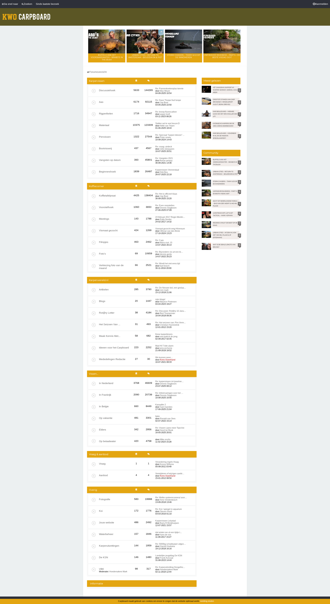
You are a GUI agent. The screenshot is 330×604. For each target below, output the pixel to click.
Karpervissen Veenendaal (167, 170)
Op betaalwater (107, 441)
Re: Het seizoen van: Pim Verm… (170, 322)
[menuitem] (320, 4)
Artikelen (104, 289)
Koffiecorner (96, 186)
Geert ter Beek (166, 430)
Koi (101, 511)
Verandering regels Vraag (167, 462)
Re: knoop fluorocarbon (166, 112)
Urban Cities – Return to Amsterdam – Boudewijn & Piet (145, 56)
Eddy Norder (166, 219)
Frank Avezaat (166, 558)
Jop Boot (164, 102)
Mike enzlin (165, 439)
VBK (101, 569)
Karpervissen (97, 80)
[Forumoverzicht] (26, 15)
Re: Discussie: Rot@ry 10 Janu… (170, 311)
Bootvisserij (105, 148)
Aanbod (103, 475)
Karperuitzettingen (109, 545)
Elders (102, 429)
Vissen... (93, 373)
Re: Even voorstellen (164, 205)
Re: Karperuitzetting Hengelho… (170, 567)
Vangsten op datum (110, 160)
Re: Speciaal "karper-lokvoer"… (169, 135)
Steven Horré (166, 511)
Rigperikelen (106, 113)
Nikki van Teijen (167, 126)
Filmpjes (103, 242)
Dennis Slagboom (168, 208)
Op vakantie (105, 418)
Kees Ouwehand (167, 360)
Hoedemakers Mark (118, 571)
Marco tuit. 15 (166, 242)
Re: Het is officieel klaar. (166, 194)
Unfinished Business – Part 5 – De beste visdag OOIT (222, 56)
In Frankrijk (105, 394)
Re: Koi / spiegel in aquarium (168, 509)
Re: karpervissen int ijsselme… (169, 381)
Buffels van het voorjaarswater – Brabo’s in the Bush (107, 57)
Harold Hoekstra (167, 546)
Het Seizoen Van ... (109, 324)
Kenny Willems (167, 464)
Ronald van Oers (167, 418)
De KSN (103, 557)
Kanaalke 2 (160, 405)
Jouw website (106, 522)
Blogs (102, 301)
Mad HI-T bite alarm (164, 346)
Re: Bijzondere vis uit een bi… (169, 252)
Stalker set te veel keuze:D (167, 123)
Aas (101, 102)
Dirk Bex (164, 172)
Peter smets (165, 137)
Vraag (102, 463)
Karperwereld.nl (98, 280)
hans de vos (165, 535)
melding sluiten (207, 601)
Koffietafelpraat (107, 195)
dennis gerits (166, 254)
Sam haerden (166, 407)
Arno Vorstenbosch (168, 500)
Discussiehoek (107, 90)
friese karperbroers (163, 334)
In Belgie (104, 406)
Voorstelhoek (106, 207)
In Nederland (106, 383)
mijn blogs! (160, 299)
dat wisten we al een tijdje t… (168, 532)
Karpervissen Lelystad (165, 521)
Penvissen (105, 136)
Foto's (102, 253)
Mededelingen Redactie (112, 359)
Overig (93, 489)
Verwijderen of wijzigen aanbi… (169, 473)
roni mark (164, 290)
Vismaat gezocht (108, 230)
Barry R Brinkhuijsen (169, 523)
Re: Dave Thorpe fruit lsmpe (168, 100)
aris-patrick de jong (168, 336)
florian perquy (166, 160)
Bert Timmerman (167, 313)
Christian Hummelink (169, 325)
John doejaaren (167, 149)
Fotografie (104, 499)
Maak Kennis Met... (109, 336)
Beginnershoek (107, 171)
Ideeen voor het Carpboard (114, 347)
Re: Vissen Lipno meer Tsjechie (169, 428)
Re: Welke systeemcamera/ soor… (171, 497)
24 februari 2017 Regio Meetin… (170, 217)
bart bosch (165, 266)
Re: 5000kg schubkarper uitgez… (170, 544)
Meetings (104, 219)
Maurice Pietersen (168, 302)
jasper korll (165, 114)
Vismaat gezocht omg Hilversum (170, 229)
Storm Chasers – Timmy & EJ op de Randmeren (183, 56)
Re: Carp (159, 240)
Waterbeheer (106, 534)
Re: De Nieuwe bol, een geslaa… (170, 288)
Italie (157, 416)
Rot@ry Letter (106, 312)
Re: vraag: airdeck (163, 147)
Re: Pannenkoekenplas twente (169, 88)
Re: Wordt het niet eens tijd (167, 263)
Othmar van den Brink (170, 231)
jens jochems (166, 348)
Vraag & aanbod (98, 454)
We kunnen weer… (164, 357)
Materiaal (104, 125)
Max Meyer (165, 91)
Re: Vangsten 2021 (164, 158)
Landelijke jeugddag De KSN (168, 555)
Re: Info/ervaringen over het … (169, 393)
